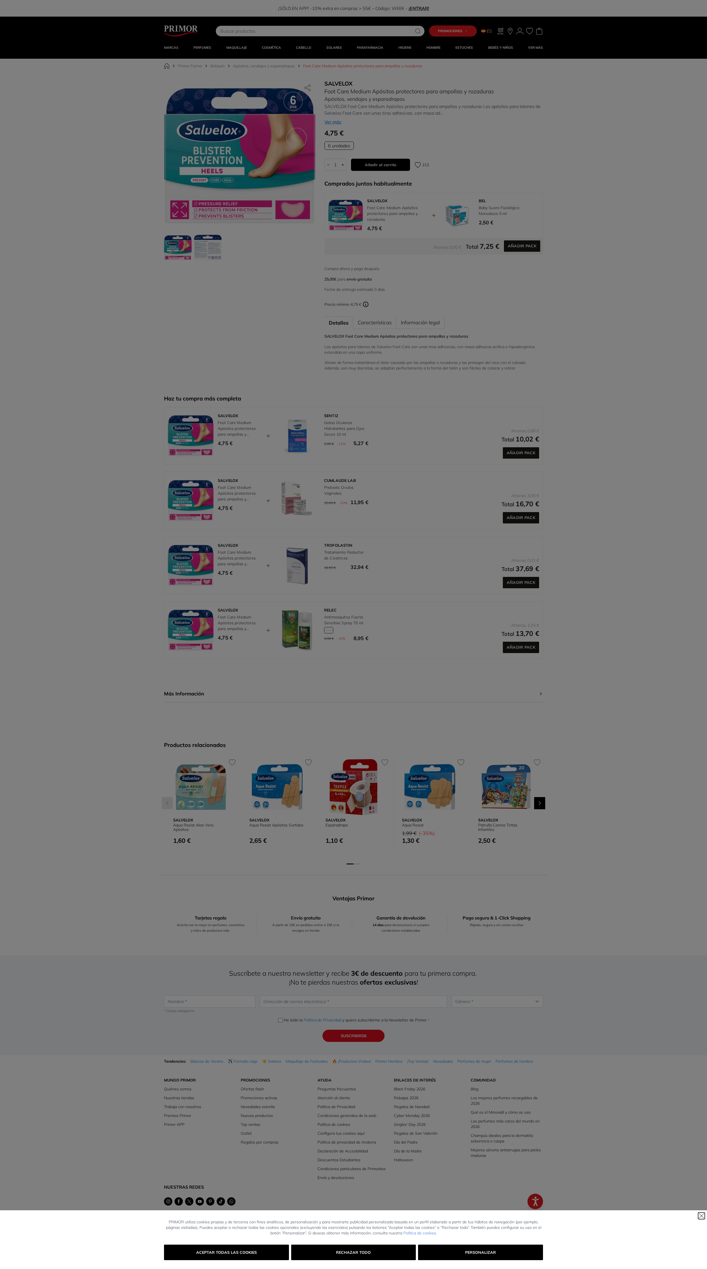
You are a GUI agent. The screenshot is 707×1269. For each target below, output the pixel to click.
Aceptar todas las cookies (226, 1252)
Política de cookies (419, 1233)
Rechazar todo (353, 1252)
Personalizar (480, 1252)
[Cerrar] (701, 1216)
